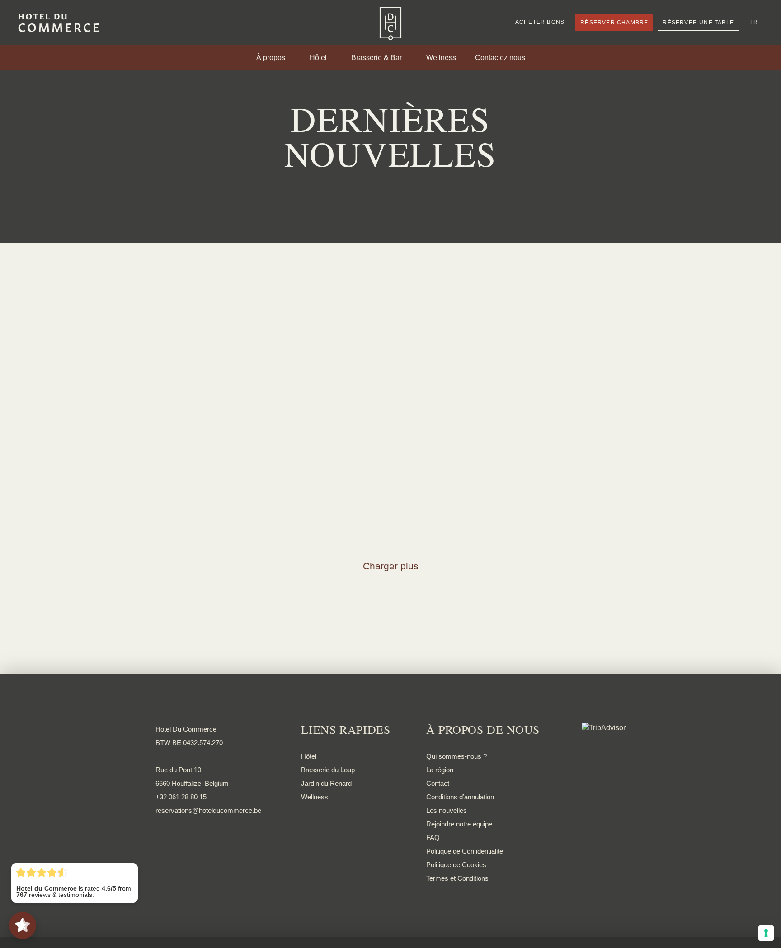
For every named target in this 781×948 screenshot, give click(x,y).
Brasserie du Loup (328, 770)
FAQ (433, 837)
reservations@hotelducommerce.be (208, 810)
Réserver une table (698, 22)
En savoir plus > (181, 339)
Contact (437, 783)
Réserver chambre (614, 22)
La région (439, 770)
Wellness (441, 57)
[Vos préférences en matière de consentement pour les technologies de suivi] (766, 933)
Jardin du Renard (326, 783)
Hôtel (318, 57)
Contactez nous (500, 57)
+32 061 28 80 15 (181, 797)
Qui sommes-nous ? (456, 756)
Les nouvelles (446, 810)
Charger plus (391, 566)
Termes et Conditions (457, 878)
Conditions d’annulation (460, 797)
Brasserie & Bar (376, 57)
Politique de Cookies (456, 864)
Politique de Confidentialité (464, 851)
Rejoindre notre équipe (459, 824)
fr (753, 22)
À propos (270, 57)
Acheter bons (540, 22)
